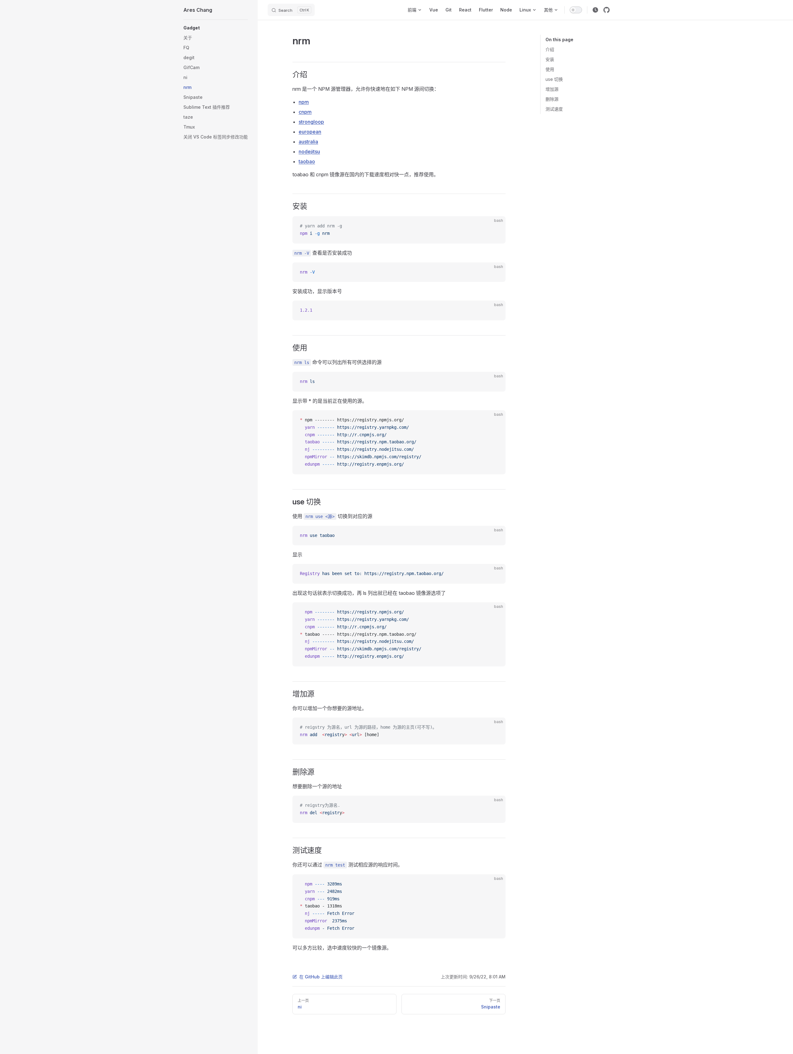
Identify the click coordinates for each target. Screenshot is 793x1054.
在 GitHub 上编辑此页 (321, 976)
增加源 (552, 89)
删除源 (552, 99)
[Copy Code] (495, 226)
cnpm (305, 112)
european (310, 132)
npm (304, 102)
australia (308, 141)
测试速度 (554, 109)
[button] (215, 28)
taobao (307, 161)
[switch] (576, 10)
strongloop (311, 122)
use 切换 (554, 79)
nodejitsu (309, 151)
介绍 (549, 49)
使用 (549, 69)
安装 (549, 59)
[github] (606, 9)
